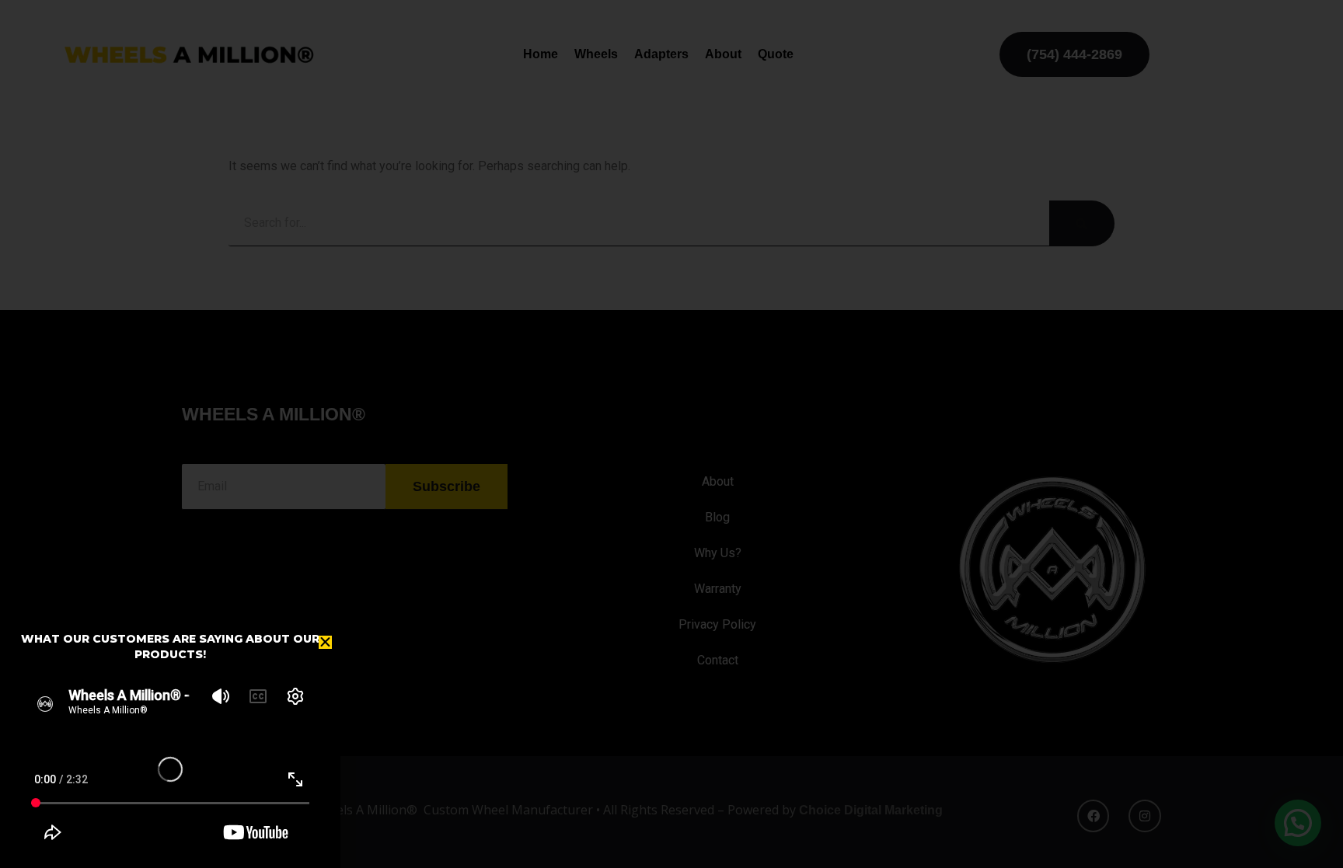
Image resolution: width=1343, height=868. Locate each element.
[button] (325, 642)
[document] (671, 434)
